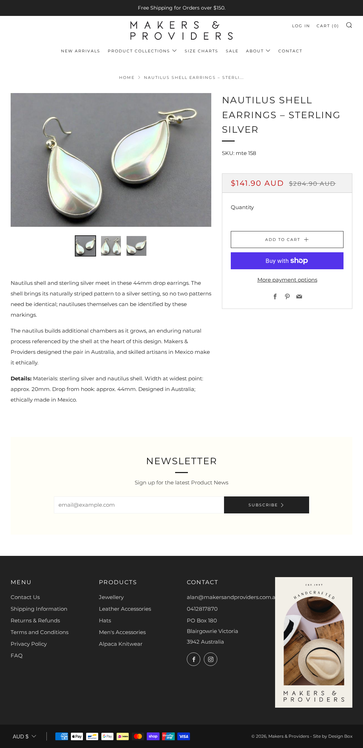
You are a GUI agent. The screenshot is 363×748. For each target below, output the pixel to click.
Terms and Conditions (39, 632)
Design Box (340, 736)
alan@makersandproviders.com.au (233, 597)
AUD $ (20, 736)
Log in (301, 25)
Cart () (328, 25)
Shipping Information (39, 608)
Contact (290, 50)
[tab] (85, 246)
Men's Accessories (122, 632)
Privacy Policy (29, 643)
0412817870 (202, 608)
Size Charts (201, 50)
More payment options (287, 279)
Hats (105, 620)
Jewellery (111, 597)
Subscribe (263, 504)
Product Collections (139, 50)
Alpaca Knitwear (121, 643)
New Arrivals (80, 50)
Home (127, 77)
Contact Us (25, 597)
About (255, 50)
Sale (232, 50)
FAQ (17, 655)
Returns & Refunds (35, 620)
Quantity (242, 207)
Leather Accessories (125, 608)
